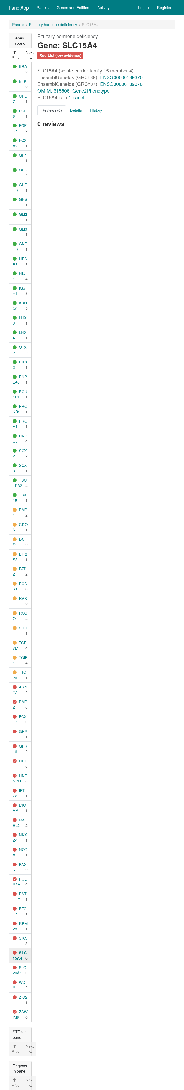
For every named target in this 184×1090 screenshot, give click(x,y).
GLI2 (23, 214)
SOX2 (20, 453)
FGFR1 (20, 128)
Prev (16, 57)
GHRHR (20, 187)
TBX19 (20, 497)
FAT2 (19, 571)
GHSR (20, 202)
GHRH (20, 734)
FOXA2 (20, 143)
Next (30, 52)
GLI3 (23, 229)
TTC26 (19, 674)
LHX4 (20, 335)
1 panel (76, 97)
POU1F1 (20, 394)
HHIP (19, 763)
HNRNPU (20, 778)
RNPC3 (20, 438)
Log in (143, 7)
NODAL (20, 852)
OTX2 (20, 349)
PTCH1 (20, 911)
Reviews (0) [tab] (51, 110)
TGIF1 (20, 660)
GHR (23, 170)
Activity (103, 7)
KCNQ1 (20, 305)
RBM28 (20, 926)
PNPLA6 (20, 379)
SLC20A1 (19, 970)
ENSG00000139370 (121, 77)
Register (164, 7)
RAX (23, 598)
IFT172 (20, 793)
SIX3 (23, 938)
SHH (23, 628)
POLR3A (20, 881)
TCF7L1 (19, 645)
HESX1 (20, 261)
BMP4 (20, 512)
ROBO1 (20, 615)
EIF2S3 (20, 556)
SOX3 (20, 467)
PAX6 (20, 867)
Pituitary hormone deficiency (53, 24)
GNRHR (20, 246)
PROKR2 (20, 408)
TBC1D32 (20, 482)
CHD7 (20, 98)
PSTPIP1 (20, 896)
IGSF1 (19, 290)
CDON (20, 527)
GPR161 (20, 748)
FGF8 (20, 113)
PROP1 (20, 423)
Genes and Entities (73, 7)
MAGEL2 (20, 822)
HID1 (19, 275)
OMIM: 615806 (53, 90)
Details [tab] (76, 110)
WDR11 (19, 985)
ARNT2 (20, 689)
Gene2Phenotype (90, 90)
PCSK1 (20, 586)
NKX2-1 (20, 837)
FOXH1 (20, 719)
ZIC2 (23, 997)
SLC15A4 (20, 955)
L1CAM (19, 807)
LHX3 (20, 320)
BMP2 (20, 704)
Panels (43, 7)
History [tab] (96, 110)
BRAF (20, 69)
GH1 (23, 155)
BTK (23, 81)
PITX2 (20, 364)
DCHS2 (20, 541)
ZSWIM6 (20, 1014)
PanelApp (19, 7)
